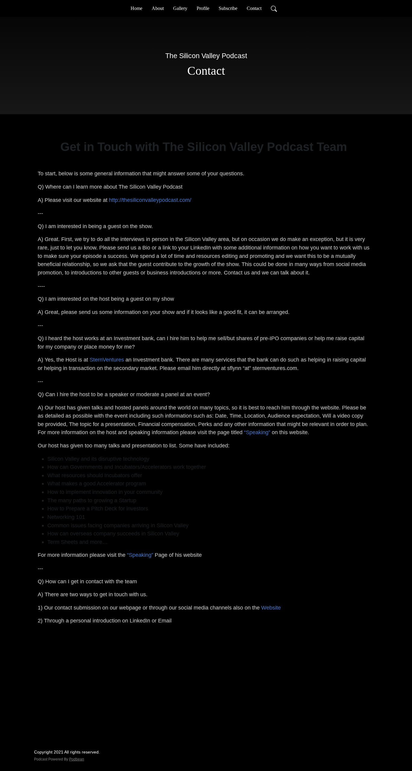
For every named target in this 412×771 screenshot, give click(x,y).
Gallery (180, 8)
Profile (203, 8)
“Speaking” (257, 432)
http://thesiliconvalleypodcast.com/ (150, 200)
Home (136, 8)
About (158, 8)
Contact (254, 8)
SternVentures (107, 359)
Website (271, 607)
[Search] (273, 8)
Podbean (76, 759)
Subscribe (228, 8)
